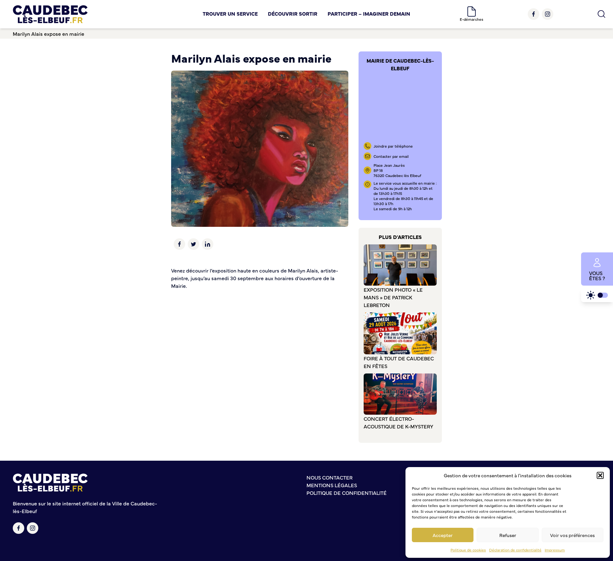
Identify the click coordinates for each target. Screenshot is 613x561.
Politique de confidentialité (346, 492)
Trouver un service (230, 13)
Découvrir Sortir (292, 13)
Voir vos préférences (572, 535)
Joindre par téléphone (393, 146)
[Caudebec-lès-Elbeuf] (50, 14)
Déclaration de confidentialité (515, 549)
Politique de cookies (468, 549)
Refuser (507, 535)
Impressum (555, 549)
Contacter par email (391, 156)
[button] (600, 475)
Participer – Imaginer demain (369, 13)
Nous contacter (329, 477)
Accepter (443, 535)
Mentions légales (331, 484)
